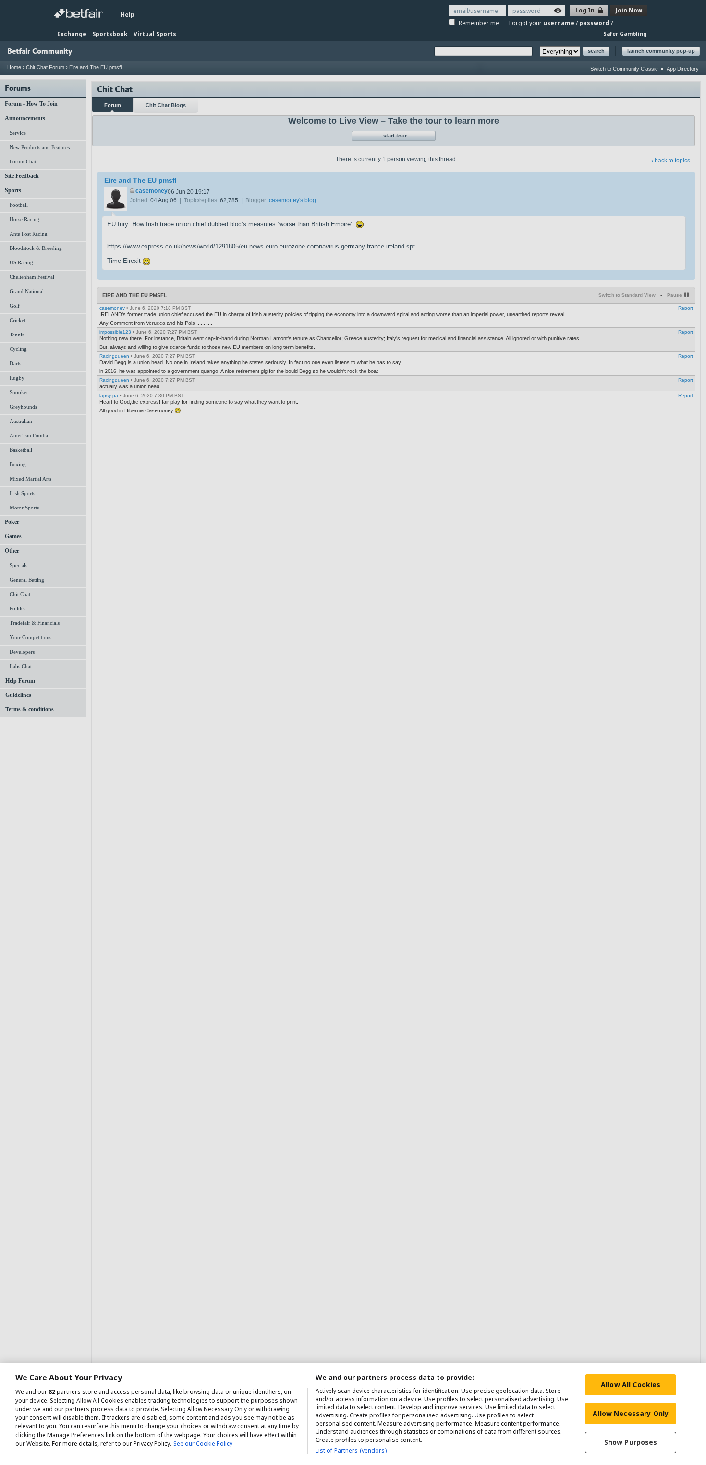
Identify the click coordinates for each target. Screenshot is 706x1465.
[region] (353, 1414)
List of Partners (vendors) (351, 1450)
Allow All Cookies (630, 1384)
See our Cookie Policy (202, 1444)
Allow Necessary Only (631, 1413)
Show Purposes (630, 1442)
